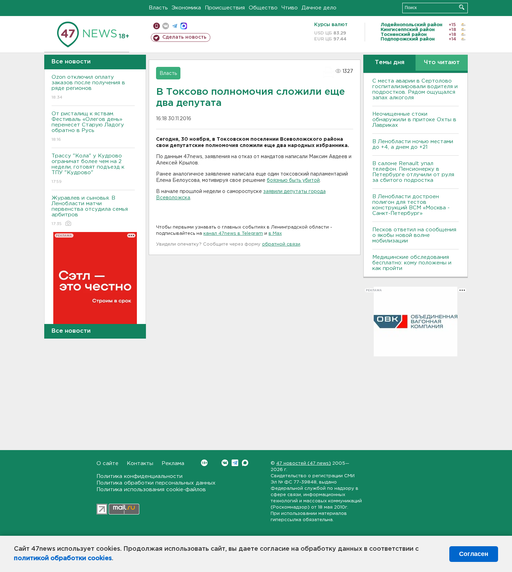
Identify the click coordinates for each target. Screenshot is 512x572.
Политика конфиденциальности (139, 476)
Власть (158, 8)
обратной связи (281, 244)
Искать (461, 7)
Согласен (473, 553)
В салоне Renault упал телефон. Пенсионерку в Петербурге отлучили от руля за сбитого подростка (413, 172)
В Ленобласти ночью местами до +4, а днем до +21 (412, 144)
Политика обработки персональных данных (156, 483)
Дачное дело (319, 8)
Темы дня (389, 62)
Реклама (173, 463)
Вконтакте (225, 462)
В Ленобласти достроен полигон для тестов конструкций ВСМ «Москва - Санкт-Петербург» (411, 205)
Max (245, 462)
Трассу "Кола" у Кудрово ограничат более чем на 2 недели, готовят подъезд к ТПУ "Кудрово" (88, 169)
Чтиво (289, 8)
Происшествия (225, 8)
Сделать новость (184, 37)
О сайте (107, 463)
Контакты (140, 463)
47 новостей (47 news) (303, 463)
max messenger (183, 26)
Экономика (186, 8)
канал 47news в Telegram (233, 233)
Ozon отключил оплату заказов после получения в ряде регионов (88, 87)
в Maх (275, 233)
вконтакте (165, 26)
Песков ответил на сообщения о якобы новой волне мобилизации (414, 235)
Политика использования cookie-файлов (151, 489)
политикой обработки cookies (63, 558)
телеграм (174, 26)
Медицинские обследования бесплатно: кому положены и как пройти (411, 263)
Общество (263, 8)
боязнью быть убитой (293, 180)
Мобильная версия (156, 26)
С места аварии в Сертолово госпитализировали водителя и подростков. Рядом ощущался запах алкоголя (415, 89)
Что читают (442, 62)
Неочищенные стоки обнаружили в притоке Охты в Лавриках (414, 119)
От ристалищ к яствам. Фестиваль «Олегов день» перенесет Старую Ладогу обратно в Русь (88, 126)
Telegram (235, 462)
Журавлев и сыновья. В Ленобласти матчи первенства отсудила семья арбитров (90, 211)
